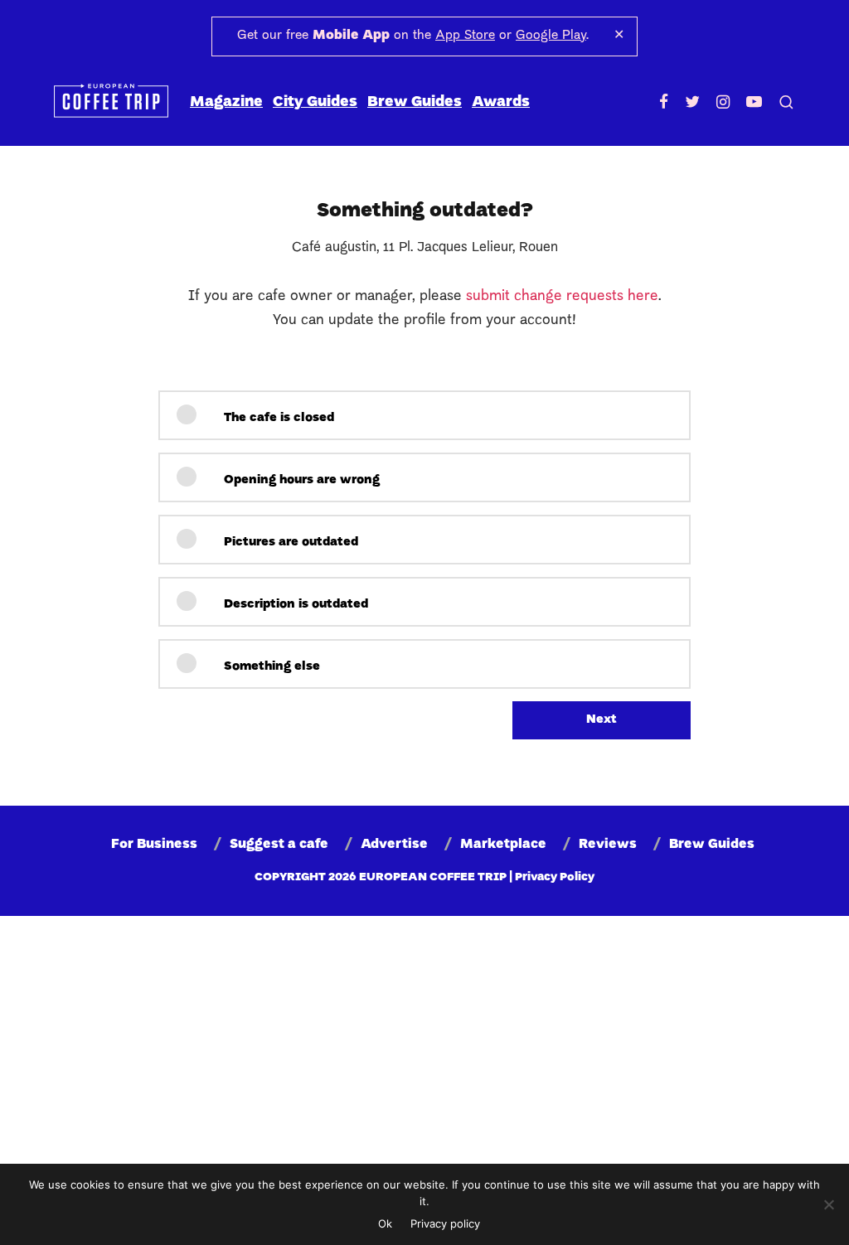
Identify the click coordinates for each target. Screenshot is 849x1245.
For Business (154, 844)
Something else (270, 667)
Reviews (608, 844)
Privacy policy (445, 1223)
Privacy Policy (554, 877)
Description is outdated (294, 604)
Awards (501, 102)
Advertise (394, 844)
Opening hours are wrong (300, 480)
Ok (385, 1223)
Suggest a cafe (279, 844)
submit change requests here (562, 296)
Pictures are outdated (289, 542)
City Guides (315, 102)
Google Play (551, 35)
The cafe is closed (277, 418)
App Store (465, 35)
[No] (828, 1204)
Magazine (226, 102)
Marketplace (503, 844)
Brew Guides (414, 102)
